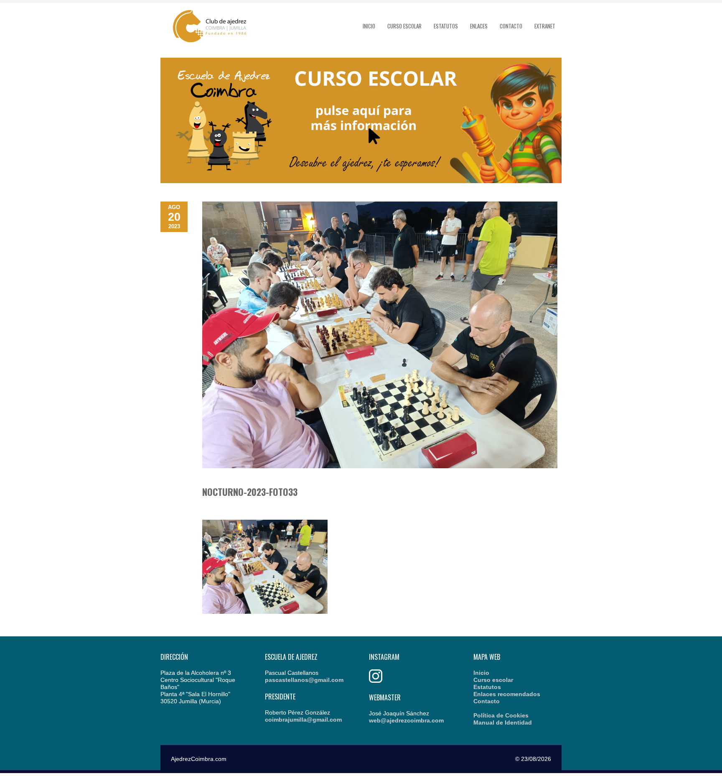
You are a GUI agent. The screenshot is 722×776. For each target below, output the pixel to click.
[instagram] (375, 680)
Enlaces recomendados (506, 694)
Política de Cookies (501, 715)
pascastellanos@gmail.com (304, 679)
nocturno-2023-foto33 (249, 491)
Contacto (511, 26)
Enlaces (479, 26)
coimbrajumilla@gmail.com (303, 719)
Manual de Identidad (502, 722)
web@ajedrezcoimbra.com (406, 720)
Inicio (369, 26)
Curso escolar (404, 26)
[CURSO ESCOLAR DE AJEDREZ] (361, 181)
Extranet (544, 26)
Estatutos (446, 26)
